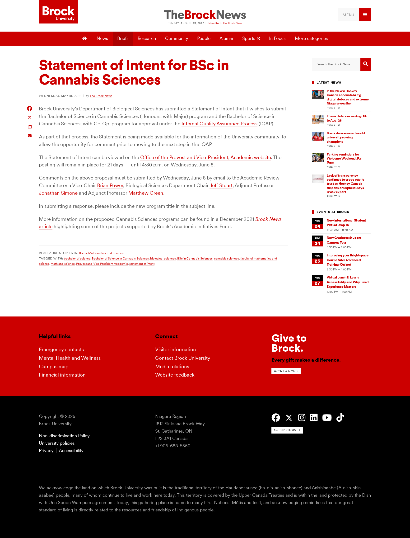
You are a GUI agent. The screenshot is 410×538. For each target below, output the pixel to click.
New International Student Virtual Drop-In (346, 222)
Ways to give (284, 371)
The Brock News (101, 96)
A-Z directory (285, 430)
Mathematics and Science (106, 253)
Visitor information (175, 349)
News (102, 38)
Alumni (226, 38)
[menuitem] (354, 14)
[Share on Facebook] (30, 108)
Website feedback (175, 375)
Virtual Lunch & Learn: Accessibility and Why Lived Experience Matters (348, 282)
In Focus (277, 38)
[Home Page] (85, 39)
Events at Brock (333, 212)
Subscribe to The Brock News (225, 23)
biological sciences (163, 258)
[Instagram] (301, 418)
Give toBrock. (289, 343)
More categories (311, 38)
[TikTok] (340, 418)
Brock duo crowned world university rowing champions (346, 137)
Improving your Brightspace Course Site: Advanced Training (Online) (347, 260)
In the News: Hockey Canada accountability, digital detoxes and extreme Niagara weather (348, 97)
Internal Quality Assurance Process (219, 124)
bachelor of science (77, 258)
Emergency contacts (61, 349)
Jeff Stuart (221, 185)
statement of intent (141, 263)
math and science (63, 263)
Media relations (172, 366)
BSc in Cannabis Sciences (195, 258)
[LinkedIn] (313, 418)
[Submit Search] (365, 64)
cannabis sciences (226, 258)
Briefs (123, 38)
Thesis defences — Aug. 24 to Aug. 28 (347, 118)
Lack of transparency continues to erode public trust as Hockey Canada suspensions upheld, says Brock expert (345, 183)
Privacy (46, 450)
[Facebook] (275, 418)
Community (176, 38)
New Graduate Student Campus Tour (344, 240)
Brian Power (110, 185)
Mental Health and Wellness (70, 358)
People (203, 38)
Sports (248, 38)
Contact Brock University (182, 358)
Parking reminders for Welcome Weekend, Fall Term (345, 158)
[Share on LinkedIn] (30, 126)
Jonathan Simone (58, 193)
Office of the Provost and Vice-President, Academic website (205, 157)
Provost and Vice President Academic (102, 263)
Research (147, 38)
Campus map (53, 366)
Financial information (62, 375)
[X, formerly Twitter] (289, 418)
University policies (57, 443)
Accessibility (71, 450)
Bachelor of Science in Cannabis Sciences (120, 258)
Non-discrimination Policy (64, 436)
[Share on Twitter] (29, 117)
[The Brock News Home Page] (205, 14)
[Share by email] (30, 135)
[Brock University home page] (58, 12)
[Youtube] (327, 418)
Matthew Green (145, 193)
